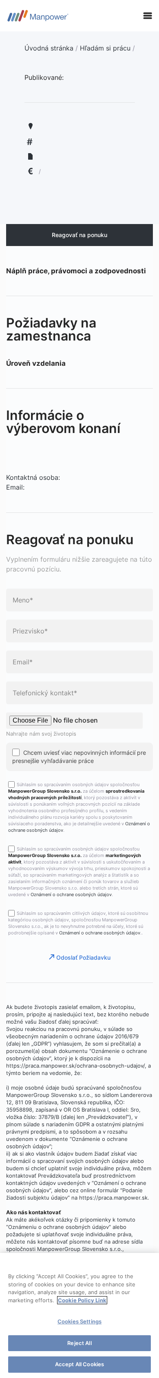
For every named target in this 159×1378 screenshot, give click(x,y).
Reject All (79, 1343)
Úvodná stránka (48, 48)
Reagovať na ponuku (79, 234)
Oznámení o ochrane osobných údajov (71, 894)
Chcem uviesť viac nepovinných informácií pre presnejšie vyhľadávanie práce (79, 756)
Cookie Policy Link (82, 1300)
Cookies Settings (79, 1321)
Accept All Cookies (79, 1364)
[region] (79, 1315)
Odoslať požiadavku (83, 957)
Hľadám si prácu (105, 48)
